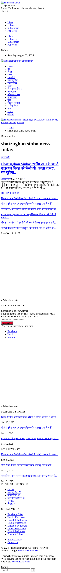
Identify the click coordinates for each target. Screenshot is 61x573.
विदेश (10, 71)
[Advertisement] (30, 265)
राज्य (10, 74)
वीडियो (11, 114)
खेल (9, 108)
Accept (14, 561)
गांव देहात (12, 91)
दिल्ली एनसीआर (15, 88)
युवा (9, 100)
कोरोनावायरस (14, 94)
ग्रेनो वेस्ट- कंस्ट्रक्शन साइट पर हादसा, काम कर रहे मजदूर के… (29, 438)
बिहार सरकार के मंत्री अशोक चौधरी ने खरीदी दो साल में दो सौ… (29, 417)
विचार (10, 111)
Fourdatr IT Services (28, 550)
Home (11, 66)
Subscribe (7, 323)
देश (9, 69)
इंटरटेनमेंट (12, 97)
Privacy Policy (15, 539)
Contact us (13, 542)
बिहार (10, 86)
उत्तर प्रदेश (13, 80)
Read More (24, 561)
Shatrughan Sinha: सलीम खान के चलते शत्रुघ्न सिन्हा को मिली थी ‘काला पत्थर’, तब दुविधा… (29, 168)
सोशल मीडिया (14, 103)
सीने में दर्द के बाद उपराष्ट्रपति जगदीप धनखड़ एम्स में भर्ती (26, 427)
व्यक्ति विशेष (13, 105)
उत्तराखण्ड (12, 83)
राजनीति (11, 77)
